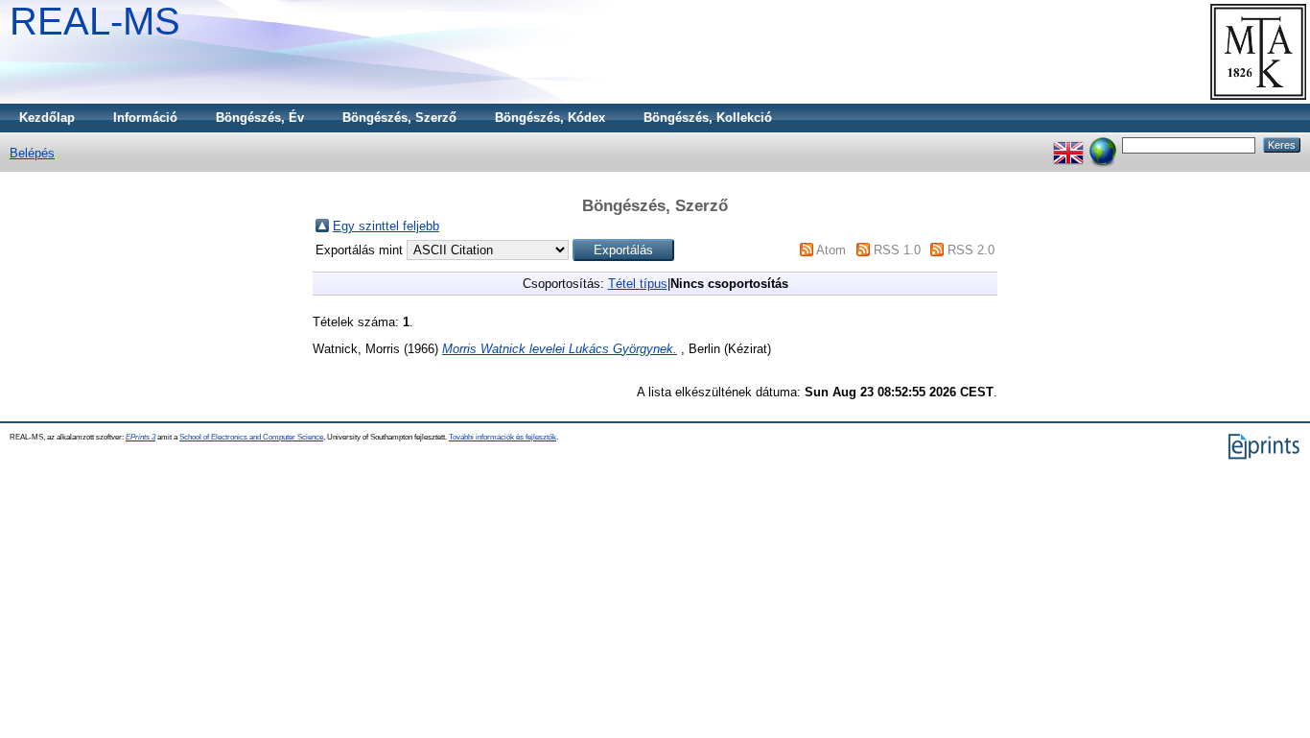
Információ (145, 117)
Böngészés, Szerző (399, 117)
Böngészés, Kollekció (707, 117)
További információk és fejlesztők (502, 437)
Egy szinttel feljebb (386, 226)
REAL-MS (95, 21)
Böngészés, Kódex (550, 117)
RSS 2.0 (970, 250)
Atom (831, 250)
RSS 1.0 (897, 250)
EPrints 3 (140, 437)
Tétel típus (637, 283)
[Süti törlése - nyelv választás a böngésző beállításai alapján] (1103, 144)
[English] (1068, 144)
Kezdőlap (47, 117)
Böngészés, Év (260, 117)
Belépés (32, 153)
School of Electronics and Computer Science (251, 437)
